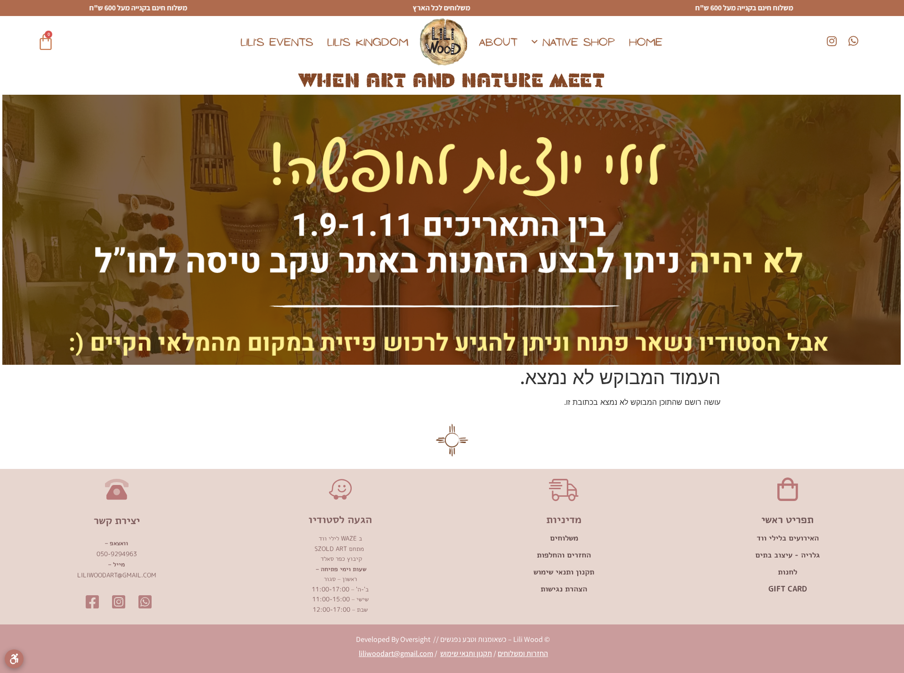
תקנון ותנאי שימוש (563, 571)
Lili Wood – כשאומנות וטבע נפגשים (491, 639)
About (498, 42)
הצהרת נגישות (564, 588)
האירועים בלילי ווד (788, 538)
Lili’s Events (277, 42)
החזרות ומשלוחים (523, 653)
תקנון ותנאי (476, 653)
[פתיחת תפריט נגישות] (14, 658)
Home (645, 42)
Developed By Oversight (394, 639)
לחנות (787, 571)
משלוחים (564, 538)
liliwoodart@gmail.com (396, 653)
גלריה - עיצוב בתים (787, 555)
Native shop (578, 42)
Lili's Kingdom (367, 42)
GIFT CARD (787, 588)
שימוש (450, 653)
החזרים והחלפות (564, 555)
